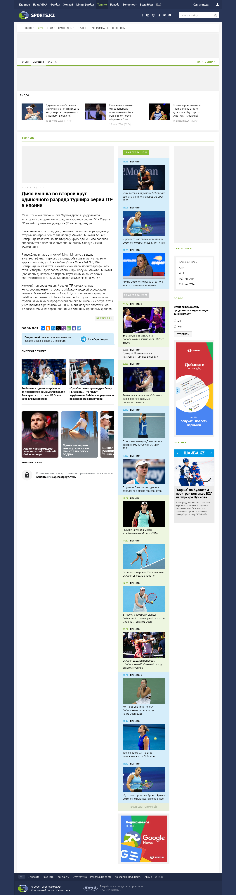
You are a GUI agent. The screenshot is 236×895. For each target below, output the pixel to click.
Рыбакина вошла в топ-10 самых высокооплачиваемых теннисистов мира (142, 399)
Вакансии (48, 876)
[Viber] (62, 328)
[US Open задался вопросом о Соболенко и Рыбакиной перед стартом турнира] (144, 645)
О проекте (33, 876)
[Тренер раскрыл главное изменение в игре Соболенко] (144, 737)
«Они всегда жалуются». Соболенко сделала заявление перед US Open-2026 (144, 197)
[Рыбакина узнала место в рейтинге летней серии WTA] (144, 514)
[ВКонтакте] (42, 328)
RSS (160, 876)
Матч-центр (205, 62)
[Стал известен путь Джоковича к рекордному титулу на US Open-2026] (144, 425)
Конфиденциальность (128, 876)
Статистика (80, 876)
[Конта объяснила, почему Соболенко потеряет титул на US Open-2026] (144, 691)
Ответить (183, 334)
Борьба (114, 4)
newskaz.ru (104, 318)
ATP (181, 267)
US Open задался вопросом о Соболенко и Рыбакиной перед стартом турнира (142, 664)
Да (179, 320)
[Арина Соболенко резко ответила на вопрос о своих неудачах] (144, 266)
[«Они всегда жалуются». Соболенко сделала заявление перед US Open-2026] (144, 177)
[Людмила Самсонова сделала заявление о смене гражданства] (144, 471)
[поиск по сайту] (215, 15)
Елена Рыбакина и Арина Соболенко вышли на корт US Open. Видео (144, 339)
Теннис (102, 4)
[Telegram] (78, 328)
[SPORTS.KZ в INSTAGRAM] (147, 15)
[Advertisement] (118, 46)
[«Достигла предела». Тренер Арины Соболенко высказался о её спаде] (144, 779)
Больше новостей (144, 806)
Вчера (25, 62)
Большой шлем (188, 262)
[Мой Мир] (52, 328)
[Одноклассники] (47, 328)
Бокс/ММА (40, 4)
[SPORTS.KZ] (194, 388)
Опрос (178, 298)
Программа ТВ (99, 28)
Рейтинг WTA (187, 284)
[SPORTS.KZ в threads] (153, 15)
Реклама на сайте (100, 876)
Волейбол (146, 4)
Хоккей (68, 4)
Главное (24, 4)
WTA (181, 273)
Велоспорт (130, 4)
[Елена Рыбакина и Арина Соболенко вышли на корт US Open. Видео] (144, 320)
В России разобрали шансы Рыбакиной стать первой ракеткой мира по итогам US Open (144, 618)
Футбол (55, 4)
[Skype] (73, 328)
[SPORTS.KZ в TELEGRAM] (158, 15)
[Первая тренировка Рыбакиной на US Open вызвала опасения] (144, 556)
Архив (148, 876)
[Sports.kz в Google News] (144, 860)
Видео (82, 28)
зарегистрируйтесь (64, 476)
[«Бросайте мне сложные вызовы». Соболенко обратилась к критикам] (144, 223)
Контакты (64, 876)
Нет (180, 326)
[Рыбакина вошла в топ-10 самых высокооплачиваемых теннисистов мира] (144, 379)
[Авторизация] (215, 4)
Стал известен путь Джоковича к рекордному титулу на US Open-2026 (142, 445)
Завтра (52, 62)
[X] (57, 328)
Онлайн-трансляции (60, 28)
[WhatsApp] (68, 328)
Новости (28, 28)
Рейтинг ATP (186, 278)
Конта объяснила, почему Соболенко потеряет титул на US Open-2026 (139, 710)
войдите (41, 476)
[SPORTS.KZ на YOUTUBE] (170, 15)
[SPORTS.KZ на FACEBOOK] (142, 15)
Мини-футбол (85, 4)
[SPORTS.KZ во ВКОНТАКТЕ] (164, 15)
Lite (40, 28)
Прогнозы (119, 28)
